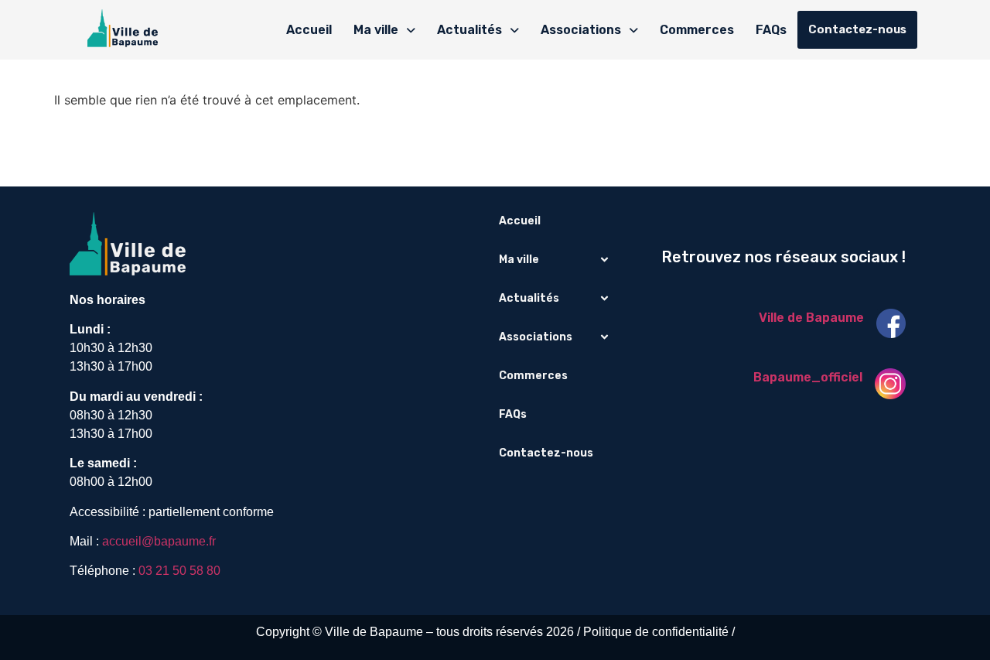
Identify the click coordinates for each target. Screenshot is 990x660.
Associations (581, 29)
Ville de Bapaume (811, 317)
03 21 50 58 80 (179, 570)
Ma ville (375, 29)
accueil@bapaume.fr (159, 541)
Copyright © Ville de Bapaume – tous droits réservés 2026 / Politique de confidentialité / (495, 631)
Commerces (697, 29)
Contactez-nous (857, 29)
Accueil (309, 29)
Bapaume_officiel (807, 377)
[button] (384, 30)
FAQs (771, 29)
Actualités (469, 29)
